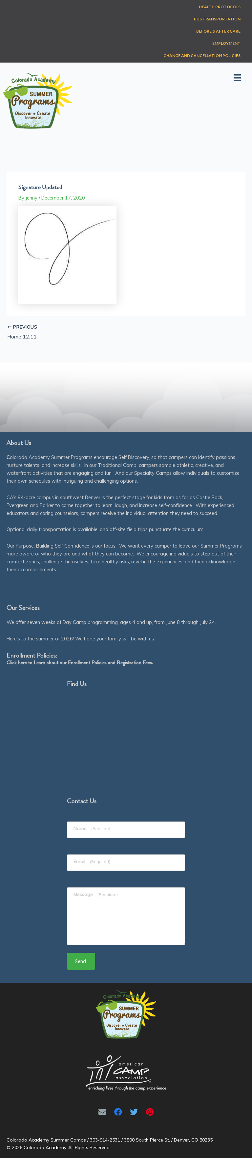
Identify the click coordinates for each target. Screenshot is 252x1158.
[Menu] (237, 77)
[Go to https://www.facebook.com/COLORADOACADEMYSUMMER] (118, 1112)
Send (80, 961)
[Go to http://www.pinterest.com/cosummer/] (150, 1112)
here (22, 662)
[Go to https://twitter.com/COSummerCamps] (134, 1112)
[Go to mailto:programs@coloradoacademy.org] (102, 1112)
